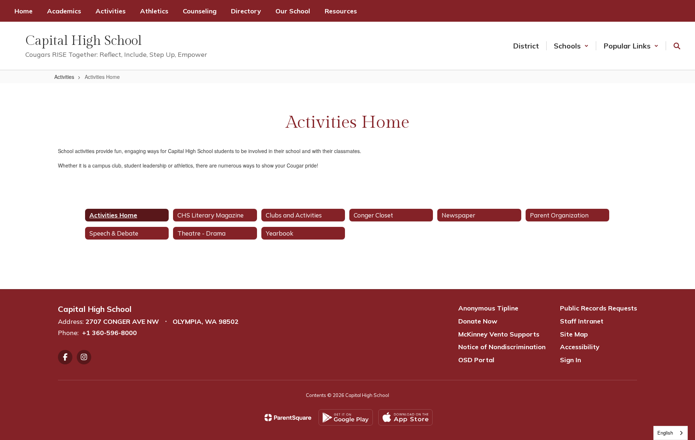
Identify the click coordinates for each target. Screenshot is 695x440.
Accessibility (579, 347)
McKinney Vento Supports (498, 334)
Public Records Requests (598, 308)
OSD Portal (476, 360)
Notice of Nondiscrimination (502, 347)
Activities (64, 76)
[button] (571, 45)
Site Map (574, 334)
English (665, 432)
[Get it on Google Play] (346, 417)
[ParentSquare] (288, 417)
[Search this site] (677, 46)
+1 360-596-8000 (109, 333)
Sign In (570, 360)
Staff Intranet (581, 321)
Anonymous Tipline (488, 308)
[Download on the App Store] (405, 417)
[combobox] (670, 433)
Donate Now (477, 321)
